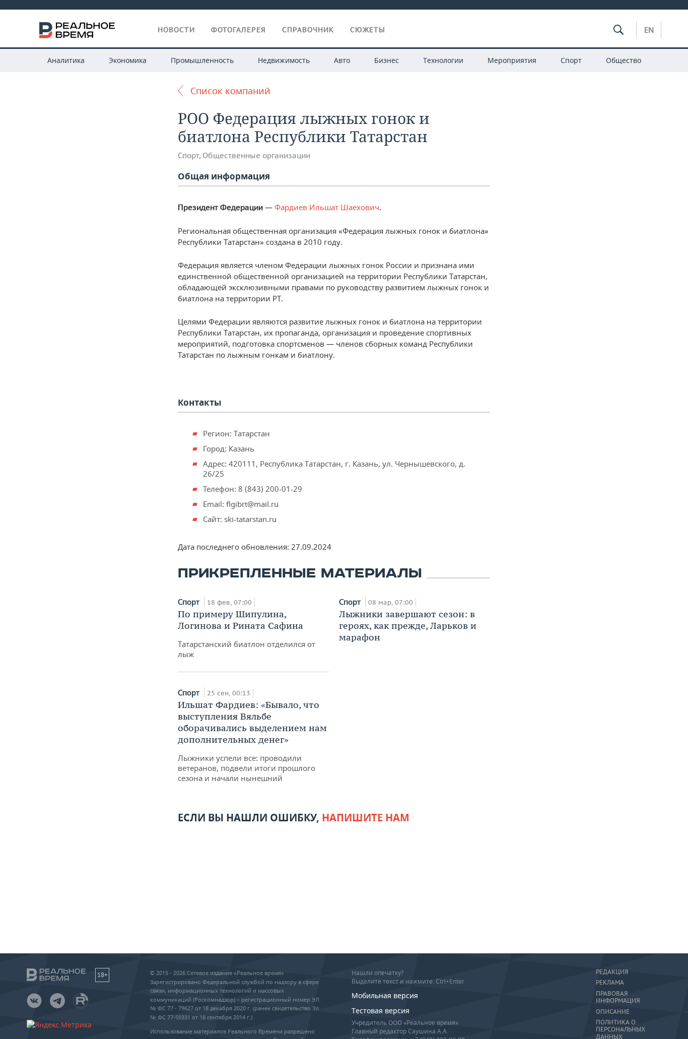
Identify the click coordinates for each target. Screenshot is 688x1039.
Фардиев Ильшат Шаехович (326, 207)
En (649, 30)
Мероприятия (512, 60)
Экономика (128, 60)
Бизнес (386, 60)
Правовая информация (618, 997)
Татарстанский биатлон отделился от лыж (246, 633)
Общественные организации (256, 155)
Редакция (612, 972)
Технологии (443, 60)
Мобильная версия (385, 995)
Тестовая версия (380, 1010)
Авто (342, 60)
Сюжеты (367, 29)
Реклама (610, 982)
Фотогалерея (238, 29)
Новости (176, 29)
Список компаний (230, 91)
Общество (623, 60)
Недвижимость (284, 60)
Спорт (571, 60)
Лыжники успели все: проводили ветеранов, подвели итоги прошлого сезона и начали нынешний (252, 741)
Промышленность (202, 60)
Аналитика (66, 60)
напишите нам (365, 817)
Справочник (308, 29)
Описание (613, 1011)
